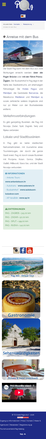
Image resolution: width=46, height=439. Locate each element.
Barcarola (33, 93)
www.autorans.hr (26, 186)
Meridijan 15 (37, 97)
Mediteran (20, 97)
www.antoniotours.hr (15, 181)
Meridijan (7, 93)
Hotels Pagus (29, 89)
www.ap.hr (24, 198)
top (21, 434)
